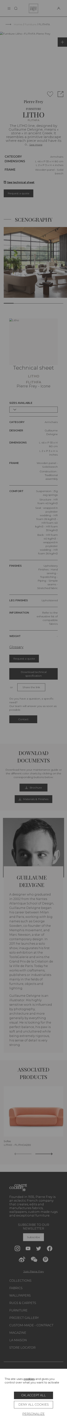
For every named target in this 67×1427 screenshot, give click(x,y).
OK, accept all (33, 1395)
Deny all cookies (33, 1404)
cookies (29, 1379)
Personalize (33, 1414)
